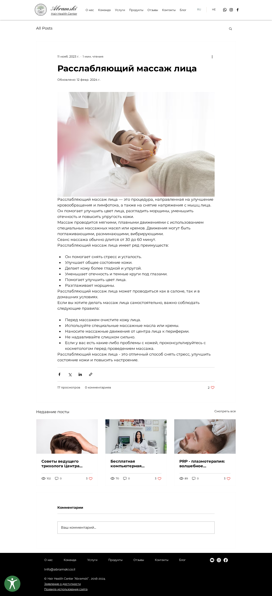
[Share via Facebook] (59, 374)
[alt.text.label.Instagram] (231, 10)
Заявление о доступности (62, 584)
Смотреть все (225, 411)
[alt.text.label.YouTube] (212, 560)
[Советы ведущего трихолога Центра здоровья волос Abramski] (67, 436)
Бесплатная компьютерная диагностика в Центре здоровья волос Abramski (133, 463)
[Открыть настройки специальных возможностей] (12, 584)
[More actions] (212, 56)
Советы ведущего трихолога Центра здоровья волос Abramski (60, 463)
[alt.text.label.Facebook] (237, 10)
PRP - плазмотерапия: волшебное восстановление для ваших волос (202, 463)
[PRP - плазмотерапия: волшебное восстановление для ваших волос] (205, 436)
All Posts (44, 28)
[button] (230, 28)
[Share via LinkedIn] (80, 374)
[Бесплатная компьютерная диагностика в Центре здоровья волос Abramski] (136, 436)
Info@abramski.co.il (59, 569)
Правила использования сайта (66, 589)
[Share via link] (91, 374)
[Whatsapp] (225, 10)
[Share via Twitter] (70, 374)
